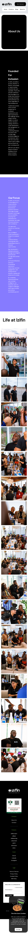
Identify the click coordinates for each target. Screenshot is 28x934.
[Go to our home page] (7, 4)
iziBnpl (14, 836)
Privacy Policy (14, 874)
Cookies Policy (14, 876)
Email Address (9, 890)
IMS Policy (14, 878)
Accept (18, 929)
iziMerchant (14, 833)
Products (11, 9)
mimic (14, 848)
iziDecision (14, 845)
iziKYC (14, 843)
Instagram (14, 860)
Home (5, 9)
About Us (22, 9)
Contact (14, 822)
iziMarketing (14, 838)
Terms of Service (14, 871)
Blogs (16, 9)
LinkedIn (14, 858)
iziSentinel (14, 841)
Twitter (14, 855)
